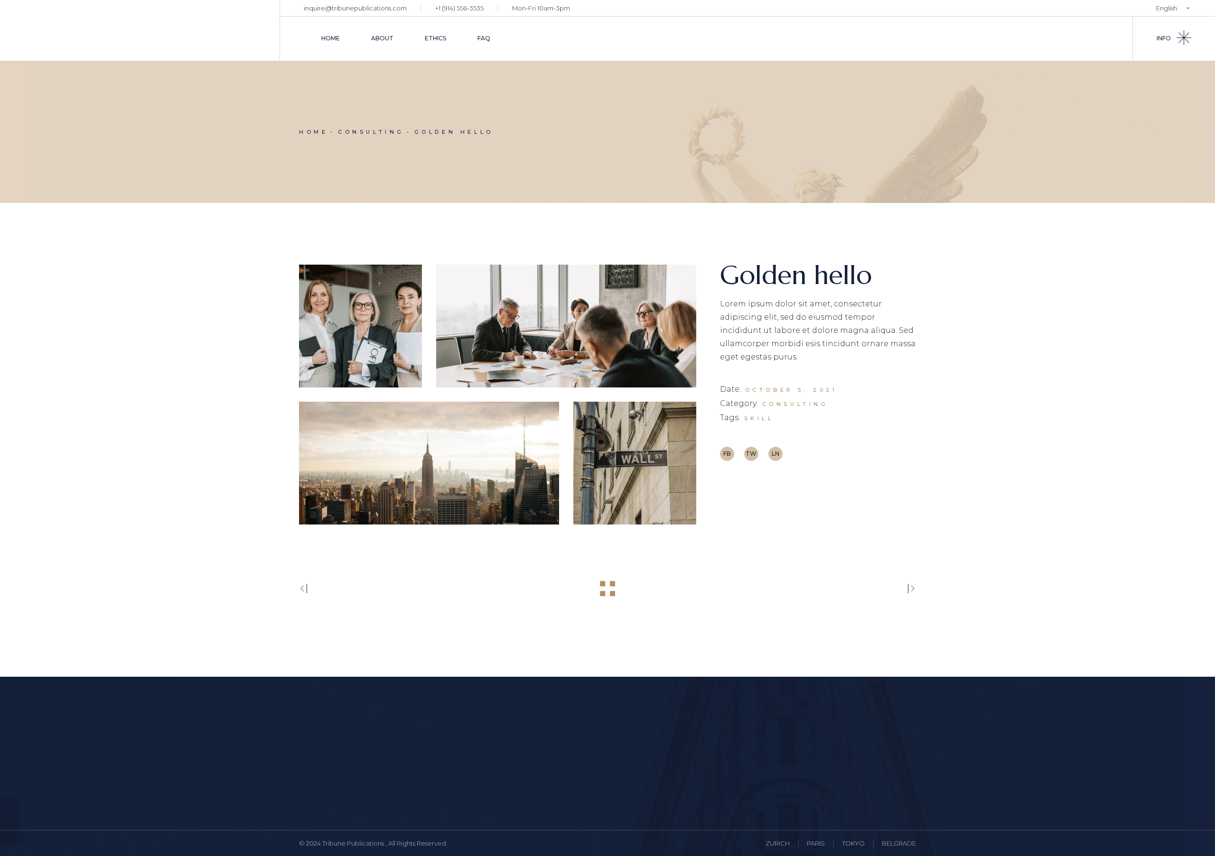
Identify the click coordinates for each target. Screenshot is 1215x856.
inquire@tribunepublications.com (355, 8)
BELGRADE (899, 843)
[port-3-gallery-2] (566, 326)
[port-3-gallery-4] (634, 463)
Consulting (795, 404)
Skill (759, 418)
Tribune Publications (353, 843)
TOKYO (853, 843)
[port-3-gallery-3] (429, 463)
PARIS (816, 843)
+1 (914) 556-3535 (459, 8)
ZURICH (778, 843)
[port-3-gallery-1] (360, 326)
